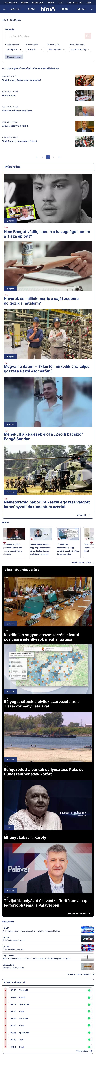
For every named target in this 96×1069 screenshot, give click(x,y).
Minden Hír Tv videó (77, 913)
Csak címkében (14, 57)
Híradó (6, 928)
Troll (21, 1040)
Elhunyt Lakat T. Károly (25, 837)
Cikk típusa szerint (12, 45)
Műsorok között (53, 45)
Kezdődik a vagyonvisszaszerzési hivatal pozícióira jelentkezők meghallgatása (41, 637)
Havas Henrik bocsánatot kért (17, 110)
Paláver (7, 897)
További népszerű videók (81, 562)
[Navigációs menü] (4, 9)
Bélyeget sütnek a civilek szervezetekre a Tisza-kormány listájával (42, 703)
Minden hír (82, 515)
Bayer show (8, 955)
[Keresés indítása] (88, 36)
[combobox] (12, 49)
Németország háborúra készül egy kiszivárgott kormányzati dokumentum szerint (47, 504)
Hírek (6, 227)
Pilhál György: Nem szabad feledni (19, 141)
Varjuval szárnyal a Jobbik (15, 126)
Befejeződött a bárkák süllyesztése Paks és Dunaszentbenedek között (43, 771)
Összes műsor (82, 1051)
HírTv (4, 20)
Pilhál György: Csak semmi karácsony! (21, 80)
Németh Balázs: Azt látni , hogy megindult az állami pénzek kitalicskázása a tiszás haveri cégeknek (40, 549)
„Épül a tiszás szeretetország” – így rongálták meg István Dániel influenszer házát (68, 549)
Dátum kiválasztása (77, 45)
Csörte (6, 946)
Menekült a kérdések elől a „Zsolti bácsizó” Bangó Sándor (43, 436)
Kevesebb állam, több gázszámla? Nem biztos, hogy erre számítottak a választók (13, 549)
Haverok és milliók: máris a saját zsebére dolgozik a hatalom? (41, 300)
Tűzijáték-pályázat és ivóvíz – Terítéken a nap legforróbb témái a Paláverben (45, 903)
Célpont (6, 937)
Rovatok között (32, 45)
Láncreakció (8, 965)
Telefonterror (9, 95)
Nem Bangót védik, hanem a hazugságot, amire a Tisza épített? (47, 234)
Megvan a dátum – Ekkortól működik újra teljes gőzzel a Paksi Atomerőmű (46, 368)
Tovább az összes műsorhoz (78, 974)
